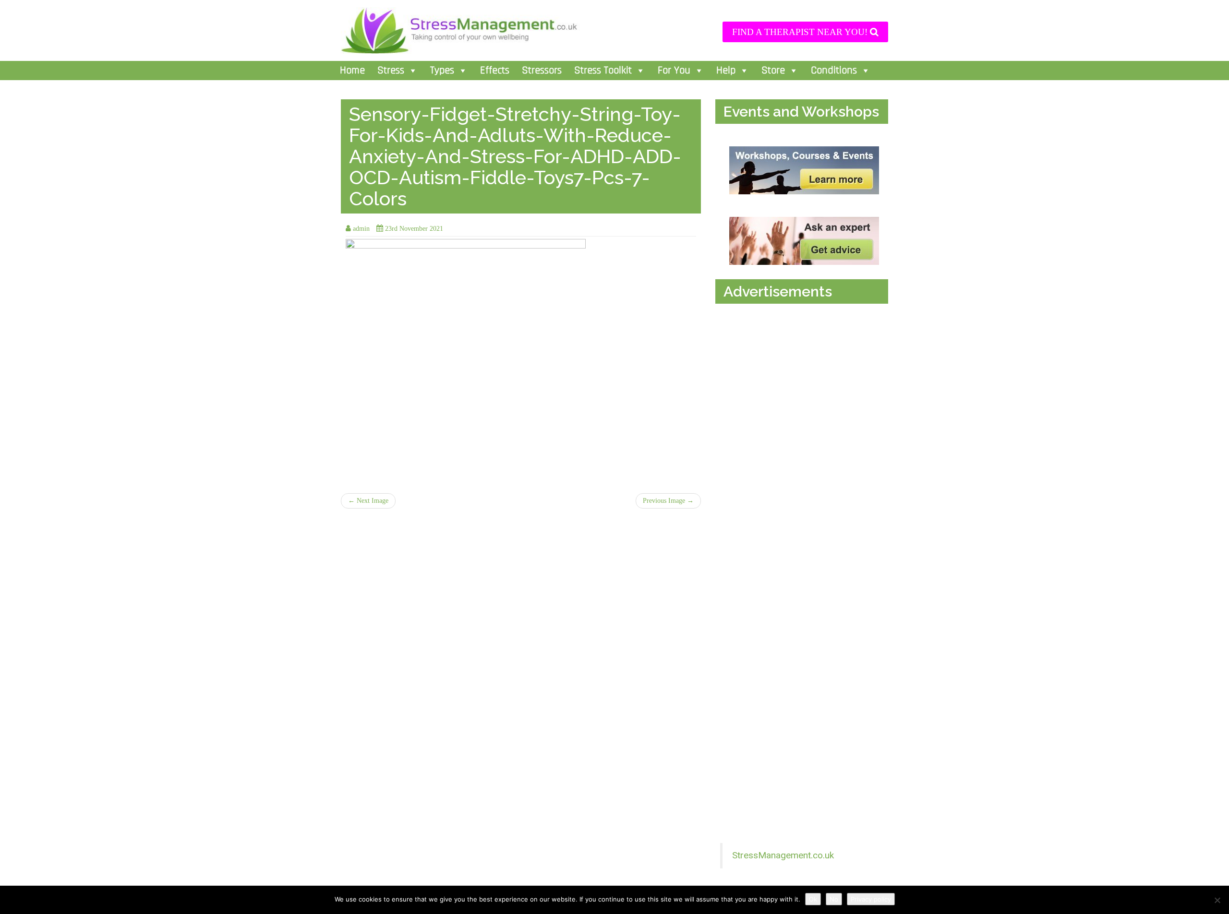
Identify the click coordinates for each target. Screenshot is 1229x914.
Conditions (834, 70)
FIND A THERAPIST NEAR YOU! (801, 32)
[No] (1217, 900)
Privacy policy (871, 899)
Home (352, 70)
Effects (494, 70)
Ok (813, 899)
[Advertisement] (804, 407)
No (834, 899)
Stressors (542, 70)
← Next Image (368, 500)
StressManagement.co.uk (783, 855)
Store (773, 70)
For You (674, 70)
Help (725, 70)
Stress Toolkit (603, 70)
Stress (390, 70)
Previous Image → (668, 500)
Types (442, 70)
